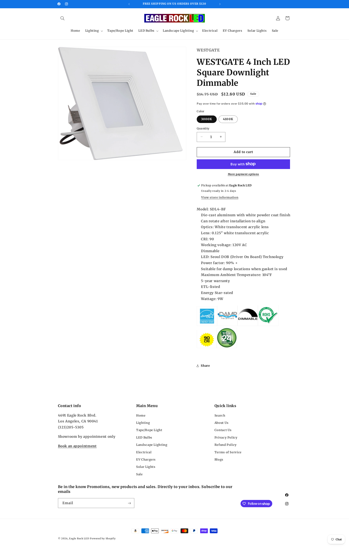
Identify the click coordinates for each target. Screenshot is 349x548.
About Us (221, 423)
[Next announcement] (219, 4)
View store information (219, 197)
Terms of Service (228, 452)
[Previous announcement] (129, 4)
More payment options (243, 173)
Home (141, 415)
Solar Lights (146, 467)
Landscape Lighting (151, 445)
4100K (228, 119)
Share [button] (205, 365)
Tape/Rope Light (149, 430)
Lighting (143, 423)
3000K (206, 119)
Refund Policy (225, 445)
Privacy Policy (226, 437)
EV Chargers (146, 459)
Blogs (218, 459)
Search (219, 415)
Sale (139, 474)
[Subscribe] (129, 503)
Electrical (143, 452)
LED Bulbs (144, 437)
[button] (62, 18)
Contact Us (223, 430)
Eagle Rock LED (79, 538)
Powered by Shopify (103, 538)
